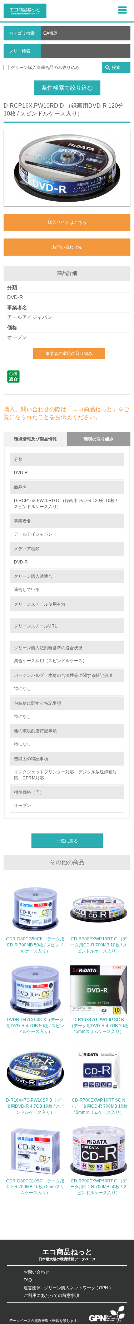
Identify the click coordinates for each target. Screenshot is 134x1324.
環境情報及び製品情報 (35, 439)
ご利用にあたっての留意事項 (51, 1295)
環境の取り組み (99, 439)
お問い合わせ (36, 1272)
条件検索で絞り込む (67, 88)
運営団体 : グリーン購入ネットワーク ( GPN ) (67, 1287)
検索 (116, 67)
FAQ (28, 1280)
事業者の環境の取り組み (69, 353)
